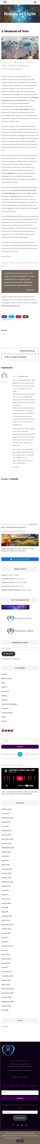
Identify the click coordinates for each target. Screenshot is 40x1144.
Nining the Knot (7, 582)
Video (3, 717)
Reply (4, 382)
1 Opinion (20, 62)
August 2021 (6, 822)
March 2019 (5, 899)
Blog (3, 683)
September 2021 (7, 818)
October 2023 (6, 809)
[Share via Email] (26, 316)
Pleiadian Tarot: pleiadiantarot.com (20, 1066)
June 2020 (5, 856)
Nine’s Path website (21, 109)
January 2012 (6, 959)
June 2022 (5, 813)
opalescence (15, 196)
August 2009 (6, 1006)
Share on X (30, 290)
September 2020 (7, 848)
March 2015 (5, 920)
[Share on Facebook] (4, 316)
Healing (4, 695)
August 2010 (6, 980)
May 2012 (4, 950)
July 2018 (4, 907)
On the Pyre (5, 586)
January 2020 (6, 873)
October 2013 (6, 929)
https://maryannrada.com (10, 306)
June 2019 (5, 890)
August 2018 (6, 903)
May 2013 (4, 937)
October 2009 (6, 997)
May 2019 (4, 895)
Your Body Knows (7, 579)
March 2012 (5, 954)
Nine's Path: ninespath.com (20, 1064)
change (4, 65)
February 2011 (6, 972)
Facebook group (23, 65)
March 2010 (5, 984)
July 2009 (4, 1010)
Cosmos (4, 687)
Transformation (7, 713)
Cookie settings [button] (28, 1138)
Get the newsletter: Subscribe (20, 1070)
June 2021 (5, 826)
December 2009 (7, 989)
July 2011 (4, 967)
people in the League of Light (25, 190)
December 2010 (7, 976)
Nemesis (4, 700)
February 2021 (6, 830)
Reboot (4, 575)
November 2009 (7, 993)
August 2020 (6, 852)
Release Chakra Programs (16, 357)
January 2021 (6, 835)
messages (10, 173)
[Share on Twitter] (11, 316)
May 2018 (4, 912)
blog (31, 62)
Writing (4, 721)
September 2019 (7, 882)
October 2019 (6, 877)
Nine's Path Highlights (9, 704)
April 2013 (4, 942)
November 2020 (7, 839)
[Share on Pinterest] (18, 316)
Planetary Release (27, 351)
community (12, 65)
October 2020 (6, 843)
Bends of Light (6, 678)
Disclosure (5, 691)
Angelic (4, 674)
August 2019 (6, 886)
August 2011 (5, 963)
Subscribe (8, 654)
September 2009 (7, 1001)
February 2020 (6, 869)
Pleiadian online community (11, 69)
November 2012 (7, 946)
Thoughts (5, 708)
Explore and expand (8, 549)
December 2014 (7, 924)
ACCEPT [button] (20, 1141)
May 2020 (4, 860)
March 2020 (5, 865)
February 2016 (6, 916)
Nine (29, 193)
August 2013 (5, 933)
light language (9, 193)
